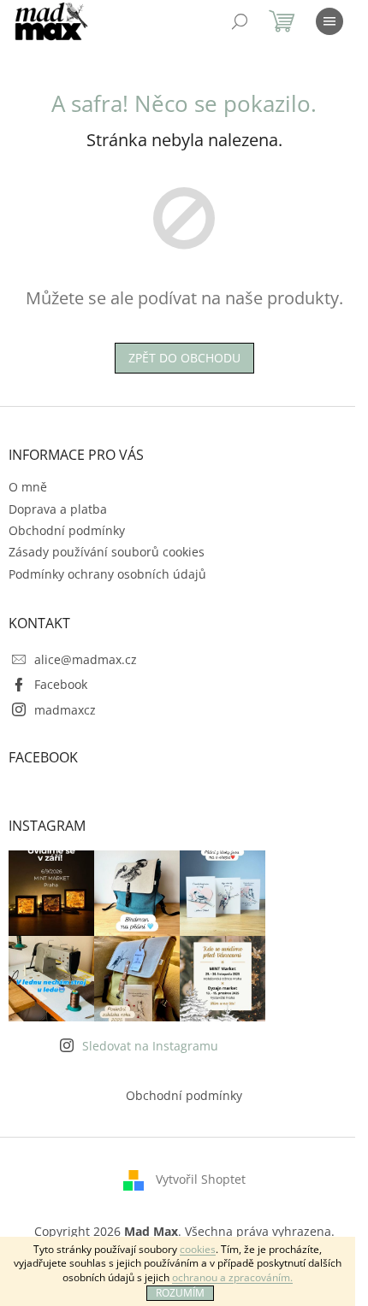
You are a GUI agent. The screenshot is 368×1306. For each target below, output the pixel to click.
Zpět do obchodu (184, 358)
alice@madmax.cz (85, 659)
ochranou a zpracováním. (232, 1277)
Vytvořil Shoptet (201, 1179)
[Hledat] (240, 21)
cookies (198, 1249)
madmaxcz (65, 710)
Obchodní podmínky (67, 530)
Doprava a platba (58, 509)
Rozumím (180, 1292)
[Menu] (329, 21)
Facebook (60, 684)
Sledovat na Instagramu (150, 1046)
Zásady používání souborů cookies (107, 552)
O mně (28, 487)
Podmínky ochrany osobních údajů (107, 574)
